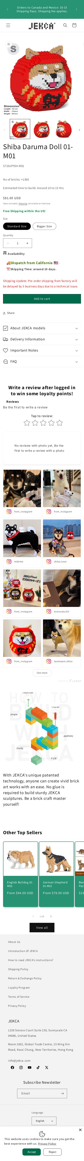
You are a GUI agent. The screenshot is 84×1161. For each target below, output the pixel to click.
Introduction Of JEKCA (23, 951)
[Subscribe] (62, 1093)
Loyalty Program (19, 987)
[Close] (80, 1130)
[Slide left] (4, 129)
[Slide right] (79, 129)
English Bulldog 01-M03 (20, 884)
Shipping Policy (18, 969)
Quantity (8, 235)
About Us (14, 942)
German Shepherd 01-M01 (55, 884)
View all (42, 927)
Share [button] (11, 313)
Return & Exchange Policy (24, 978)
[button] (8, 25)
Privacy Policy (17, 1006)
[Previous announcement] (7, 9)
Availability (16, 254)
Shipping (23, 203)
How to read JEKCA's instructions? (30, 960)
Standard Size (17, 226)
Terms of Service (19, 996)
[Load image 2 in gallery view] (42, 129)
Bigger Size (44, 226)
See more (42, 672)
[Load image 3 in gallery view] (64, 129)
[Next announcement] (76, 9)
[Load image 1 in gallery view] (20, 129)
